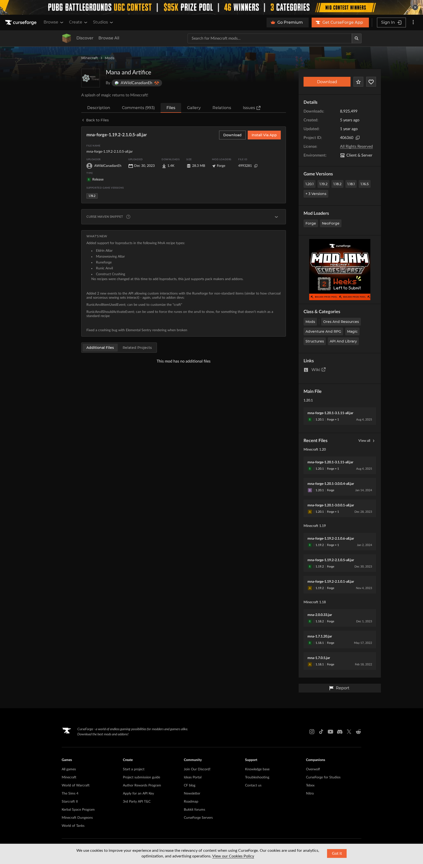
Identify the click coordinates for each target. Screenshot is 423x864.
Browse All (108, 38)
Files (170, 107)
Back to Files (97, 120)
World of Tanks (73, 826)
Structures (315, 341)
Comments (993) (138, 107)
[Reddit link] (358, 732)
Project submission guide (141, 777)
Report (343, 688)
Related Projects (137, 347)
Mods (109, 58)
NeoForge (331, 223)
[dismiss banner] (415, 7)
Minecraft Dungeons (77, 817)
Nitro (310, 793)
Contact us (253, 785)
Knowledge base (257, 769)
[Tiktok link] (321, 732)
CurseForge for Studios (323, 777)
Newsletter (192, 793)
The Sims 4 (70, 793)
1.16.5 (365, 184)
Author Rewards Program (142, 785)
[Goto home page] (21, 22)
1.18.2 (337, 184)
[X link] (349, 732)
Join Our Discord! (197, 769)
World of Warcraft (76, 785)
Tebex (310, 785)
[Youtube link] (330, 732)
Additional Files (100, 347)
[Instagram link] (312, 732)
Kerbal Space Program (78, 809)
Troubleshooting (257, 777)
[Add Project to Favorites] (358, 82)
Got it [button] (337, 853)
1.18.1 (351, 184)
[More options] (413, 22)
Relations (221, 107)
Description (98, 107)
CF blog (189, 785)
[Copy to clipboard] (357, 137)
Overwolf (313, 769)
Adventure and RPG (323, 331)
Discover (85, 38)
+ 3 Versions (316, 194)
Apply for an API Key (138, 793)
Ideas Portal (192, 777)
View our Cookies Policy (233, 856)
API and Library (343, 341)
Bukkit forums (194, 809)
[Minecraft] (66, 38)
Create (75, 22)
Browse (51, 22)
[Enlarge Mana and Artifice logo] (90, 78)
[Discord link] (340, 732)
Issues (249, 107)
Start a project (133, 769)
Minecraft (89, 58)
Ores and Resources (341, 321)
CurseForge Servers (198, 817)
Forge (311, 223)
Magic (352, 331)
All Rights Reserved (356, 146)
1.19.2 (323, 184)
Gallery (194, 107)
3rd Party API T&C (137, 801)
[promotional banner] (211, 7)
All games (69, 769)
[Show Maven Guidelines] (276, 216)
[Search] (357, 38)
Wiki (315, 369)
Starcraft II (70, 801)
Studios (100, 22)
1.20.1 (310, 184)
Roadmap (191, 801)
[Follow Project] (371, 82)
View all (364, 441)
